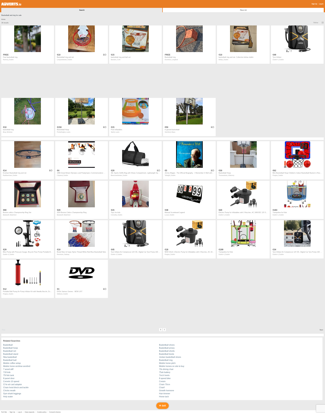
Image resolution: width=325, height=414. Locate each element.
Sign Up (314, 4)
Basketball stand (10, 354)
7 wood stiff (8, 369)
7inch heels (164, 375)
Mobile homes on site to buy (171, 366)
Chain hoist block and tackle (16, 387)
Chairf (162, 387)
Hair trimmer (164, 393)
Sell (163, 405)
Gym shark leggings (12, 393)
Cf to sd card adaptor (12, 384)
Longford (175, 60)
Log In (321, 4)
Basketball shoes (167, 345)
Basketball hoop (10, 348)
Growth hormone (166, 390)
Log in (20, 412)
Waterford (13, 215)
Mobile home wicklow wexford (16, 366)
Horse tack (164, 397)
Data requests (29, 412)
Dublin (11, 60)
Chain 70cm (164, 384)
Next (321, 330)
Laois (68, 132)
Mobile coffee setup (12, 363)
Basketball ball (10, 360)
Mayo (173, 132)
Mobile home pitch (167, 363)
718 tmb (6, 372)
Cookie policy (41, 412)
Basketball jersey (167, 348)
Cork (118, 60)
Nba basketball (10, 357)
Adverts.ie (11, 4)
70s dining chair (166, 369)
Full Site (4, 412)
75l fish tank (8, 375)
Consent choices (55, 412)
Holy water (8, 397)
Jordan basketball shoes (170, 357)
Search (81, 10)
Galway (66, 254)
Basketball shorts (167, 351)
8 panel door (8, 378)
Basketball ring (166, 360)
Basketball (8, 345)
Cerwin (162, 381)
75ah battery (164, 372)
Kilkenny (231, 175)
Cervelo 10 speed (11, 381)
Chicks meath (9, 390)
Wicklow (9, 132)
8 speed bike (165, 378)
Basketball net (9, 351)
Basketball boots (166, 354)
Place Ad (243, 10)
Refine (315, 23)
